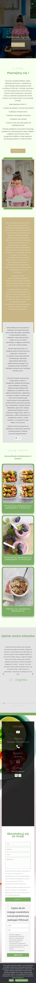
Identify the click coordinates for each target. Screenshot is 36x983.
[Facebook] (16, 438)
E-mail (18, 768)
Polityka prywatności (21, 980)
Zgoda (11, 980)
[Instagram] (19, 438)
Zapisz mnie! (18, 955)
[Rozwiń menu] (33, 3)
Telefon (18, 753)
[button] (13, 705)
